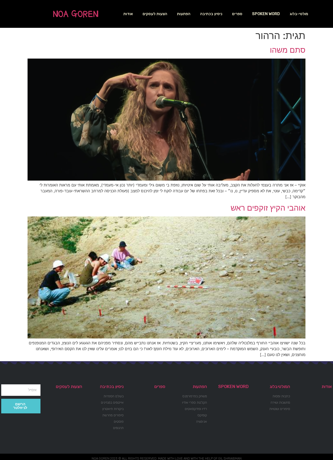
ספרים (237, 13)
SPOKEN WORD (266, 13)
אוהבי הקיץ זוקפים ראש (268, 208)
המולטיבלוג (280, 386)
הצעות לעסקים (155, 13)
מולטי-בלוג (299, 13)
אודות (128, 13)
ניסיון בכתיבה (211, 13)
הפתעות (183, 13)
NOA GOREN (75, 14)
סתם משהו (287, 50)
